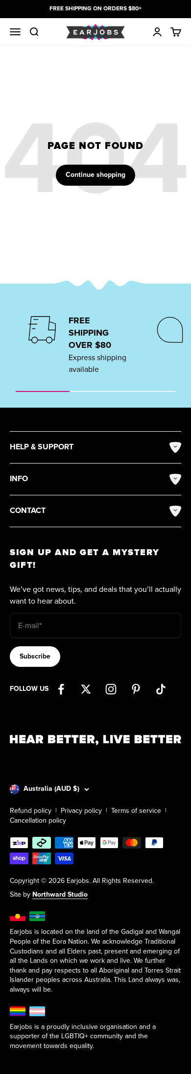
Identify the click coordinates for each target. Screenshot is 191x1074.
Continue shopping (95, 175)
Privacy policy (81, 810)
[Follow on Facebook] (61, 689)
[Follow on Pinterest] (136, 689)
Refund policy (30, 810)
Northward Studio (60, 894)
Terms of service (136, 810)
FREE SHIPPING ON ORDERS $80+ (95, 8)
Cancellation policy (38, 820)
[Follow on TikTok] (160, 689)
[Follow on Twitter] (86, 689)
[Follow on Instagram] (111, 689)
